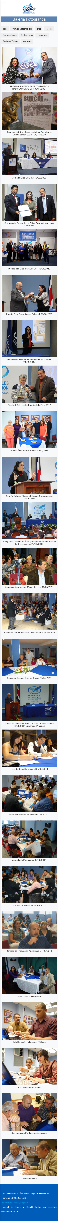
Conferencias (27, 35)
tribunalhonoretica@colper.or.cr (16, 1202)
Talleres (48, 29)
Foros (38, 29)
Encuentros (42, 35)
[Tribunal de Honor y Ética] (29, 8)
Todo (5, 29)
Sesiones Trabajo (10, 41)
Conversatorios (9, 35)
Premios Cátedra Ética (22, 29)
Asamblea (27, 41)
